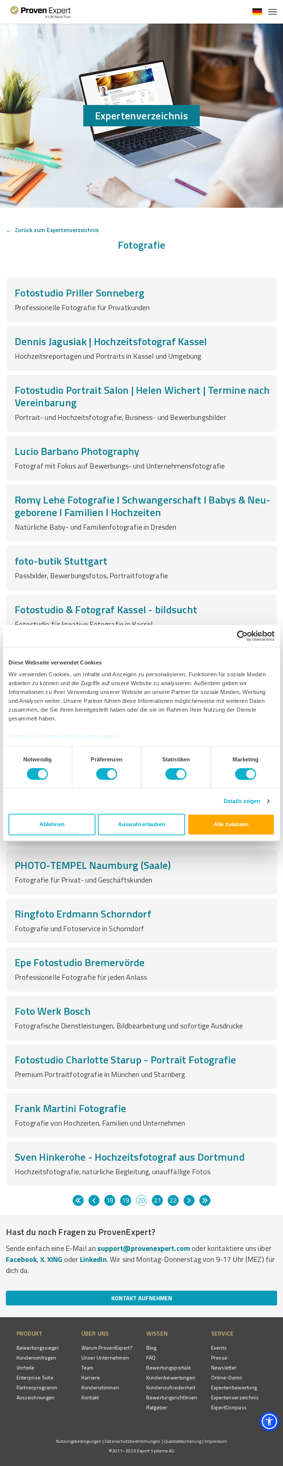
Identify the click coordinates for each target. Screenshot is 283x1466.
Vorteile (26, 1367)
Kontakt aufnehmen (141, 1298)
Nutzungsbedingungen (78, 1441)
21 (157, 1200)
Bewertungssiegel (38, 1347)
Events (219, 1347)
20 (141, 1200)
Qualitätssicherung (182, 1441)
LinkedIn (93, 1259)
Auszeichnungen (36, 1397)
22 (173, 1200)
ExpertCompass (229, 1407)
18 (109, 1200)
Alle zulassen (231, 824)
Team (87, 1367)
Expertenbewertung (234, 1387)
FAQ (151, 1357)
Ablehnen (51, 824)
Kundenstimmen (100, 1387)
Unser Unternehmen (105, 1357)
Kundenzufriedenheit (170, 1387)
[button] (269, 1421)
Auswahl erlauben (141, 824)
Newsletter (224, 1367)
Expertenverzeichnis (235, 1397)
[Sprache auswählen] (257, 11)
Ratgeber (157, 1407)
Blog (151, 1347)
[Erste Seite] (78, 1200)
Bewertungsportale (168, 1367)
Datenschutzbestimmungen (81, 736)
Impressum (23, 736)
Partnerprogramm (37, 1387)
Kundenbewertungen (171, 1377)
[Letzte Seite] (204, 1200)
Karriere (90, 1377)
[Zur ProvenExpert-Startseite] (41, 11)
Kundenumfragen (36, 1357)
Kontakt (90, 1397)
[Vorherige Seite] (93, 1200)
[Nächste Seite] (189, 1200)
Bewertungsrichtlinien (172, 1397)
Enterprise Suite (35, 1377)
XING (55, 1259)
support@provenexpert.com (143, 1248)
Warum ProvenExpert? (107, 1347)
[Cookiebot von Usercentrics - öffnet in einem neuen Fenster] (242, 635)
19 (125, 1200)
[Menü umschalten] (272, 11)
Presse (219, 1357)
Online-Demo (226, 1377)
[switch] (106, 774)
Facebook (21, 1259)
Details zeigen (242, 801)
